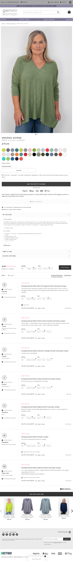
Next (72, 509)
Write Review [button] (65, 267)
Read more (7, 245)
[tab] (57, 275)
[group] (11, 266)
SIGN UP (56, 2)
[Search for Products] (58, 12)
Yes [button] (36, 308)
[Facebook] (7, 534)
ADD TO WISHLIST (36, 201)
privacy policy (57, 542)
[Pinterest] (3, 534)
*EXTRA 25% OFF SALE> (36, 19)
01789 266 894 (12, 532)
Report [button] (39, 308)
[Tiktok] (17, 534)
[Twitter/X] (10, 534)
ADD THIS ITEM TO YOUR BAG (36, 184)
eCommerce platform (7, 556)
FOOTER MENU (63, 532)
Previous (1, 509)
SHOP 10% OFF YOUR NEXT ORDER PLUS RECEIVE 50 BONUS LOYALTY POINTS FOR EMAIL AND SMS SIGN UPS (21, 540)
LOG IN (51, 2)
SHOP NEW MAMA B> (12, 19)
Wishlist (24, 2)
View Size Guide (6, 166)
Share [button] (43, 308)
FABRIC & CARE (7, 251)
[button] (36, 559)
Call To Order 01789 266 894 (11, 2)
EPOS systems (18, 556)
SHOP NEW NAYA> (60, 19)
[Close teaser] (45, 556)
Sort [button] (3, 275)
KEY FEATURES (7, 214)
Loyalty (64, 2)
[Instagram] (13, 534)
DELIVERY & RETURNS (9, 256)
